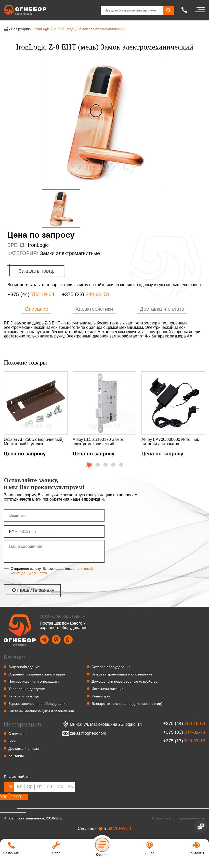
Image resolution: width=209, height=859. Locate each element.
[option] (104, 121)
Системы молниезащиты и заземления (41, 711)
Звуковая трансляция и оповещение (122, 674)
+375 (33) (85, 294)
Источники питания (108, 689)
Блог (12, 741)
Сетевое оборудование (111, 667)
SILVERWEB (119, 829)
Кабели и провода (23, 696)
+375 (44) (30, 294)
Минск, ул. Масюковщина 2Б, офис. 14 (106, 724)
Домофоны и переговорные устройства (125, 681)
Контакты (16, 756)
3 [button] (106, 465)
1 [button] (88, 464)
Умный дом (101, 696)
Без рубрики (21, 29)
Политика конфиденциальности (178, 818)
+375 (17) (184, 741)
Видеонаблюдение (24, 667)
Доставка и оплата (23, 748)
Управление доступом (26, 689)
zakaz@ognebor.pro (88, 733)
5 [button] (121, 465)
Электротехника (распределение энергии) (127, 703)
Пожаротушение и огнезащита (33, 681)
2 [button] (98, 465)
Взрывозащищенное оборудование (38, 703)
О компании (18, 734)
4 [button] (113, 465)
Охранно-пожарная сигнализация (36, 674)
